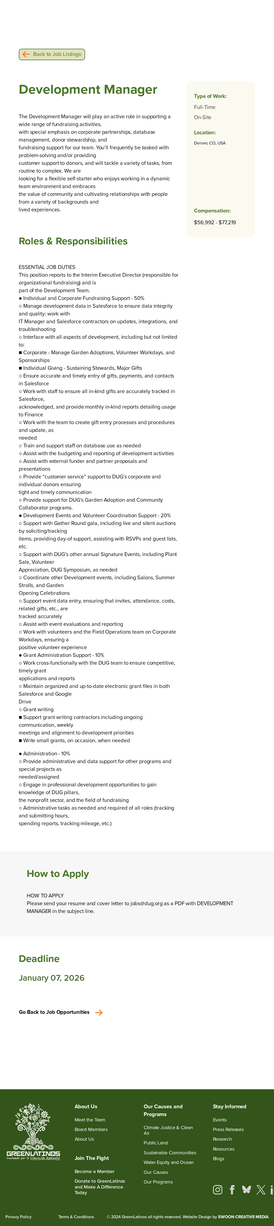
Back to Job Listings (57, 54)
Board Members (91, 1129)
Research (222, 1139)
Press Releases (228, 1129)
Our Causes (156, 1172)
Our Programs (158, 1182)
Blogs (218, 1159)
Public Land (156, 1143)
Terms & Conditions (76, 1216)
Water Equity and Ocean (169, 1162)
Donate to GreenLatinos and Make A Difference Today (100, 1186)
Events (220, 1120)
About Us (84, 1139)
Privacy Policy (18, 1216)
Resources (223, 1149)
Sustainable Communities (170, 1153)
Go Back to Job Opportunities (54, 1012)
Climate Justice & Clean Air (168, 1130)
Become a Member (95, 1171)
